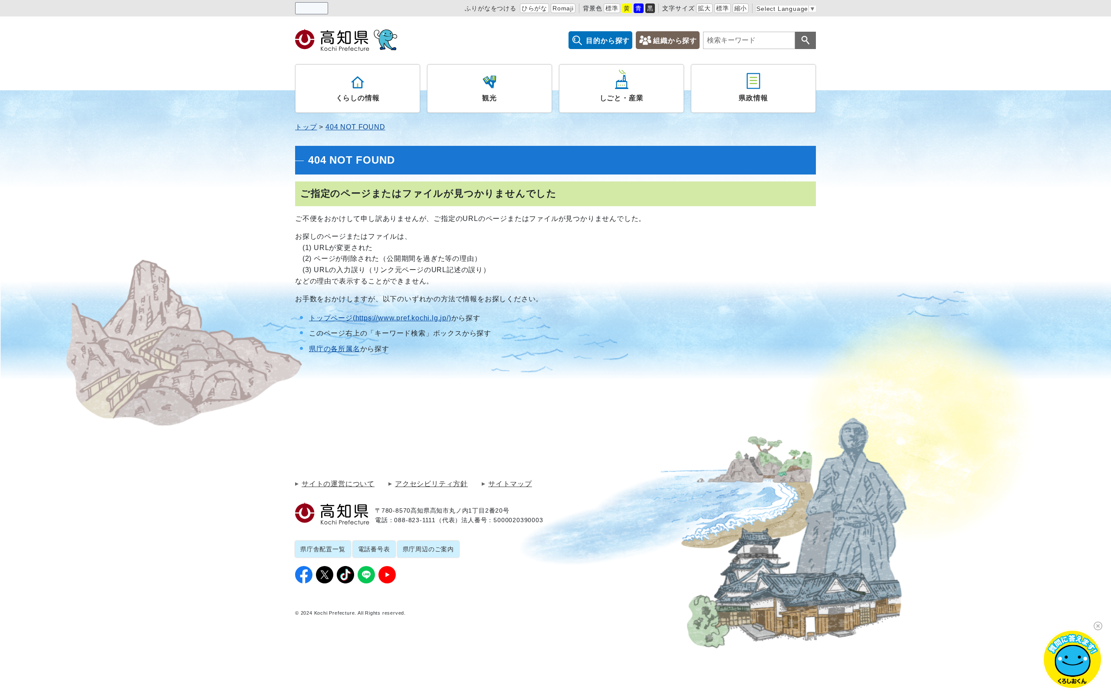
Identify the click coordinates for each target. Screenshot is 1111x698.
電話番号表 (374, 549)
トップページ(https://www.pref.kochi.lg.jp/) (380, 318)
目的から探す (608, 40)
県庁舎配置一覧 (322, 549)
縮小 (740, 8)
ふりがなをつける (490, 8)
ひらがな (534, 8)
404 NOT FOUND (355, 127)
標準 (611, 8)
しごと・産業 (622, 98)
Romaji (563, 8)
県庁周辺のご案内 (428, 549)
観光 (489, 98)
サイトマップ (510, 484)
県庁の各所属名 (334, 348)
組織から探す (675, 40)
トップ (306, 127)
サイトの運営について (338, 484)
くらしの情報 (358, 98)
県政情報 (753, 98)
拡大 (704, 8)
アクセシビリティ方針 (431, 484)
